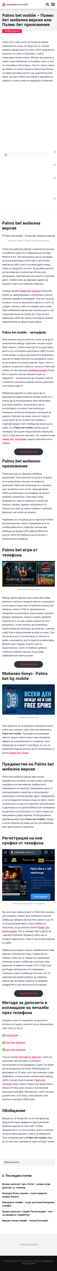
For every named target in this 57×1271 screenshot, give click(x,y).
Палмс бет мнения (30, 291)
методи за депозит (30, 1057)
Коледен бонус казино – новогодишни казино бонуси (24, 1195)
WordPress (47, 1261)
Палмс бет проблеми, (14, 439)
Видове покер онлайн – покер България (25, 1220)
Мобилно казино (12, 31)
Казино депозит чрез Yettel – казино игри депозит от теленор (26, 1186)
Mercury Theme (28, 1263)
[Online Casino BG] (15, 4)
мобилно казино (38, 370)
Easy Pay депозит (16, 1049)
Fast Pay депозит (16, 1042)
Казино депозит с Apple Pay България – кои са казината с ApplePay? (27, 1213)
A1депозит (12, 1035)
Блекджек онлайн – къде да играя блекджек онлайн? (28, 1204)
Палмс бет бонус (19, 752)
